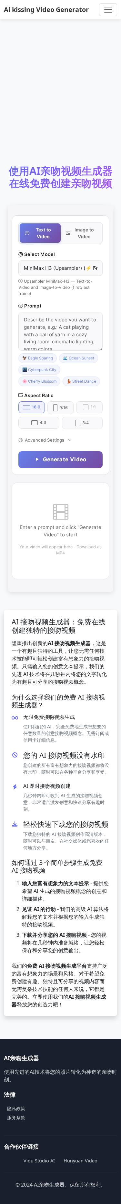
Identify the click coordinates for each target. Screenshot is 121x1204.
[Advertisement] (60, 96)
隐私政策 (16, 1108)
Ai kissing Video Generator (46, 9)
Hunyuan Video (80, 1161)
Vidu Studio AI (39, 1161)
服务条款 (16, 1117)
